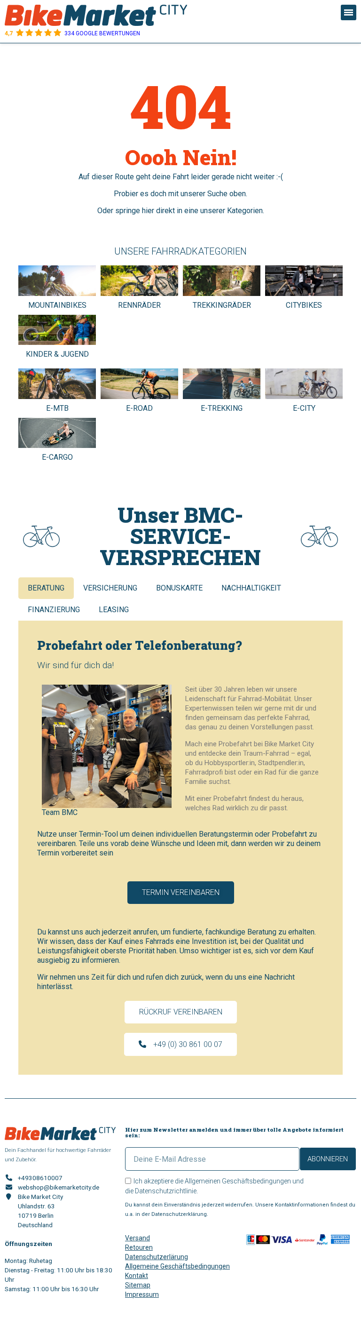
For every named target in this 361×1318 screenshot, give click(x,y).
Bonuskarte (179, 587)
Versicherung (110, 587)
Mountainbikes (57, 305)
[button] (180, 892)
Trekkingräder (222, 305)
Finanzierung (54, 609)
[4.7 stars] (57, 33)
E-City (304, 408)
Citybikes (304, 305)
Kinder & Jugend (57, 354)
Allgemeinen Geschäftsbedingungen (238, 1181)
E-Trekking (222, 408)
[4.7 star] (19, 33)
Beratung (46, 587)
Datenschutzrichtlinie (165, 1191)
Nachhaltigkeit (251, 587)
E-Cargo (57, 457)
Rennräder (139, 305)
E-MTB (57, 408)
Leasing (114, 609)
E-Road (139, 408)
